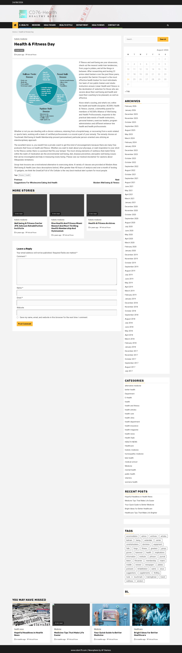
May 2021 (129, 190)
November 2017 (131, 355)
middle (129, 565)
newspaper (149, 565)
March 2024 (129, 138)
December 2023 (131, 150)
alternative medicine (133, 386)
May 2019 (129, 283)
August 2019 (130, 271)
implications (159, 552)
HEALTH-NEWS (131, 442)
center (158, 540)
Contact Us (113, 25)
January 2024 (130, 146)
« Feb (127, 91)
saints (153, 569)
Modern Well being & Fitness (106, 181)
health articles (130, 410)
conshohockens (132, 544)
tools (128, 577)
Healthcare (50, 25)
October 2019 (130, 263)
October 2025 (130, 122)
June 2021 (129, 186)
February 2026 (130, 106)
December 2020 (131, 206)
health (28, 175)
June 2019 (129, 279)
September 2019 (131, 267)
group (163, 548)
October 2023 (130, 158)
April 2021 (129, 194)
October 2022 (130, 162)
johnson (153, 557)
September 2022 (131, 166)
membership (151, 561)
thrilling (156, 573)
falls (128, 548)
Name (20, 288)
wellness (129, 581)
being (138, 540)
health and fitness (132, 406)
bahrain (129, 540)
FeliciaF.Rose (31, 55)
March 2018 (129, 339)
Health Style (66, 25)
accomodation (132, 536)
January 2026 (130, 110)
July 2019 (129, 275)
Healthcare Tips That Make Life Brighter (141, 513)
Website (20, 307)
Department (82, 25)
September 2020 (131, 218)
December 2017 (131, 351)
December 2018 (131, 303)
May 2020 (129, 234)
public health (130, 474)
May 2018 (129, 331)
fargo (135, 548)
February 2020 (130, 247)
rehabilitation (142, 569)
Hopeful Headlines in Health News (138, 497)
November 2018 (131, 307)
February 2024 (130, 142)
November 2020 (131, 210)
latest (128, 561)
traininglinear (151, 577)
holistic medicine (20, 39)
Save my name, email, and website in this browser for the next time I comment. (54, 317)
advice (143, 536)
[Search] (167, 25)
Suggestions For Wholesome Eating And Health (35, 181)
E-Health (23, 25)
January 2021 (130, 202)
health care (129, 414)
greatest (154, 548)
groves (129, 552)
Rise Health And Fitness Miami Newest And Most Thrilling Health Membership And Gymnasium (66, 227)
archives (153, 536)
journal (162, 557)
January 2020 (130, 251)
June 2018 (129, 327)
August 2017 (130, 367)
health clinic (129, 418)
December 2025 (131, 114)
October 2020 (130, 214)
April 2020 (129, 239)
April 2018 (129, 335)
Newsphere (93, 650)
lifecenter (138, 561)
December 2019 (131, 255)
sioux (162, 569)
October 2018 (130, 311)
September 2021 (131, 178)
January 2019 (130, 299)
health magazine (131, 430)
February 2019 (130, 295)
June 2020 (129, 231)
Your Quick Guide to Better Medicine (139, 505)
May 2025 (129, 134)
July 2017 (129, 371)
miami (162, 561)
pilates (160, 565)
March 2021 (129, 198)
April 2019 (129, 287)
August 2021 (130, 182)
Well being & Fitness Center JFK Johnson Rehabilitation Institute (28, 226)
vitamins (128, 478)
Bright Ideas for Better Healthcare (138, 509)
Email (20, 298)
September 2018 (131, 315)
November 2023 (131, 154)
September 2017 (131, 363)
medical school (131, 462)
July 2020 (129, 226)
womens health (131, 482)
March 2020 (129, 242)
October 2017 (130, 359)
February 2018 (130, 343)
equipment (158, 544)
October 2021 (130, 174)
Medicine (36, 25)
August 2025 (130, 130)
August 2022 (130, 170)
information (131, 557)
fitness (21, 175)
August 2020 (130, 222)
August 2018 (130, 319)
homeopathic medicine (134, 454)
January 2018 (130, 347)
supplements (145, 573)
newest (138, 565)
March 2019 (129, 291)
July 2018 (129, 323)
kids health (129, 458)
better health (130, 390)
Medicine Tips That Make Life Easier (139, 501)
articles (163, 536)
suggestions (131, 573)
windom (140, 581)
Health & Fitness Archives (101, 223)
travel (162, 577)
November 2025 (131, 118)
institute (142, 557)
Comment (21, 256)
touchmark (138, 577)
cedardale (148, 540)
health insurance (131, 426)
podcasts (129, 569)
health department (132, 422)
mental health (130, 470)
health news (98, 25)
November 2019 (131, 259)
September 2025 (131, 126)
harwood (138, 552)
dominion (146, 544)
